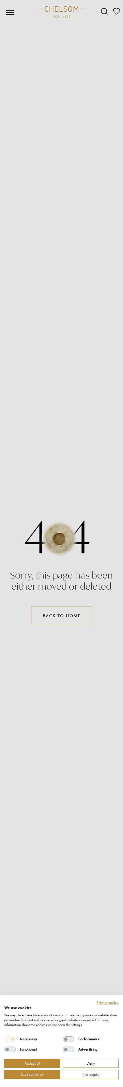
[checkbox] (10, 1039)
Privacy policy (108, 1002)
